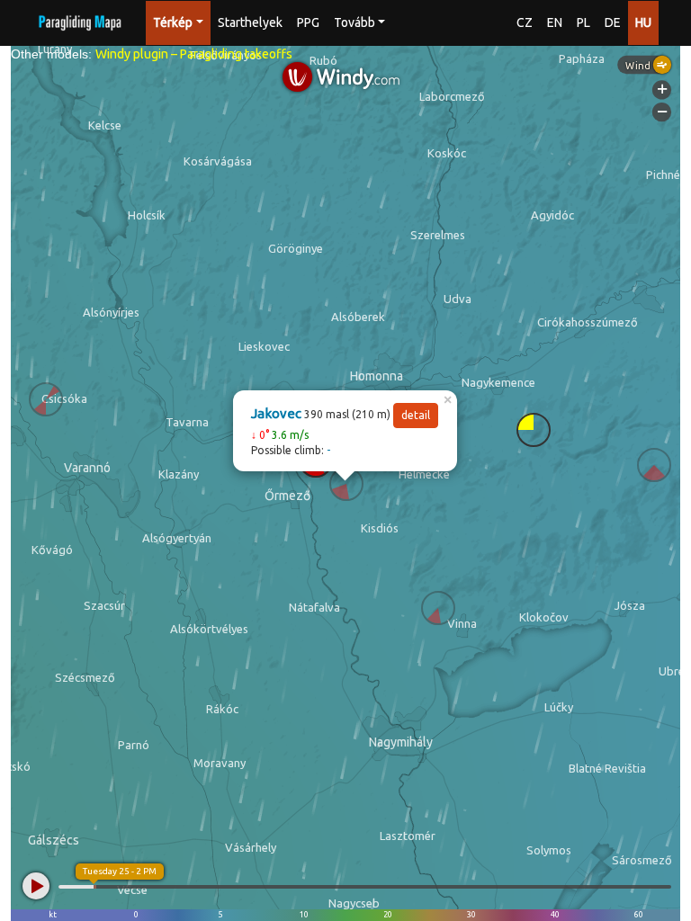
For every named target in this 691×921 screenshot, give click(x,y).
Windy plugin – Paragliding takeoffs (193, 54)
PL (583, 22)
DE (613, 22)
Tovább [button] (354, 22)
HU (643, 22)
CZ (524, 22)
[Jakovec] (346, 484)
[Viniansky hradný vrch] (438, 608)
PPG (308, 22)
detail (415, 415)
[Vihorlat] (654, 465)
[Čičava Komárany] (46, 399)
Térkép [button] (173, 22)
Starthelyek (250, 22)
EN (554, 22)
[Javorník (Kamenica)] (533, 430)
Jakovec (276, 413)
